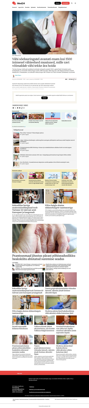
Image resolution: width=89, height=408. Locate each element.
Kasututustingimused (23, 399)
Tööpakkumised (62, 7)
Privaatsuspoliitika (33, 399)
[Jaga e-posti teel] (72, 79)
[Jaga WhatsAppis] (76, 79)
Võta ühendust (16, 399)
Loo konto (65, 3)
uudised (25, 105)
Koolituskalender (41, 7)
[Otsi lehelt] (72, 3)
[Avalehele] (33, 3)
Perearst (14, 7)
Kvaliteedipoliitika (41, 399)
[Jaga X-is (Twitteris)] (68, 79)
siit (24, 126)
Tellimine (31, 387)
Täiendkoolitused (52, 7)
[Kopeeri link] (74, 79)
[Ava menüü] (75, 3)
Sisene (58, 3)
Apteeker (33, 7)
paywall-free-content (18, 105)
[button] (14, 118)
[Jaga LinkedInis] (70, 79)
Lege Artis (21, 7)
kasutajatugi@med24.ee (18, 389)
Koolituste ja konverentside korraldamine (40, 392)
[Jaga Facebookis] (66, 79)
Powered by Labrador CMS (44, 406)
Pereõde (27, 7)
